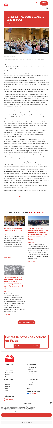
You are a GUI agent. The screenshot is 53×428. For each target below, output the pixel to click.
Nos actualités (32, 367)
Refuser (27, 418)
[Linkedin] (30, 393)
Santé (6, 388)
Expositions (8, 374)
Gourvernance (9, 370)
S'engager (31, 382)
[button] (51, 403)
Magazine (30, 369)
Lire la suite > (8, 257)
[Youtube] (35, 393)
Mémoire (7, 382)
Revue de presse (32, 371)
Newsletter (31, 374)
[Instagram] (33, 393)
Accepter (26, 415)
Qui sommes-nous (10, 368)
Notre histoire (9, 372)
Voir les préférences (26, 422)
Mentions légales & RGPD (25, 425)
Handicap (7, 386)
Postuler (31, 384)
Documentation (9, 376)
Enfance (7, 384)
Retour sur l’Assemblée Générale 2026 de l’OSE (13, 229)
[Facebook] (28, 393)
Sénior (7, 391)
